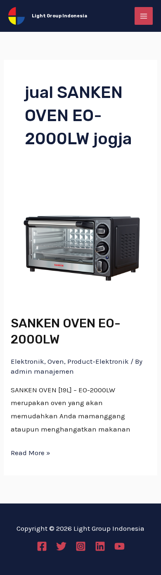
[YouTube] (119, 546)
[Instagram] (81, 546)
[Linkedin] (100, 546)
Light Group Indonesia (59, 16)
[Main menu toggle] (144, 16)
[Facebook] (42, 546)
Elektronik (27, 361)
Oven (55, 361)
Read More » (30, 451)
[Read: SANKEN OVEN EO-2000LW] (80, 243)
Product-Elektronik (98, 361)
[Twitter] (61, 546)
